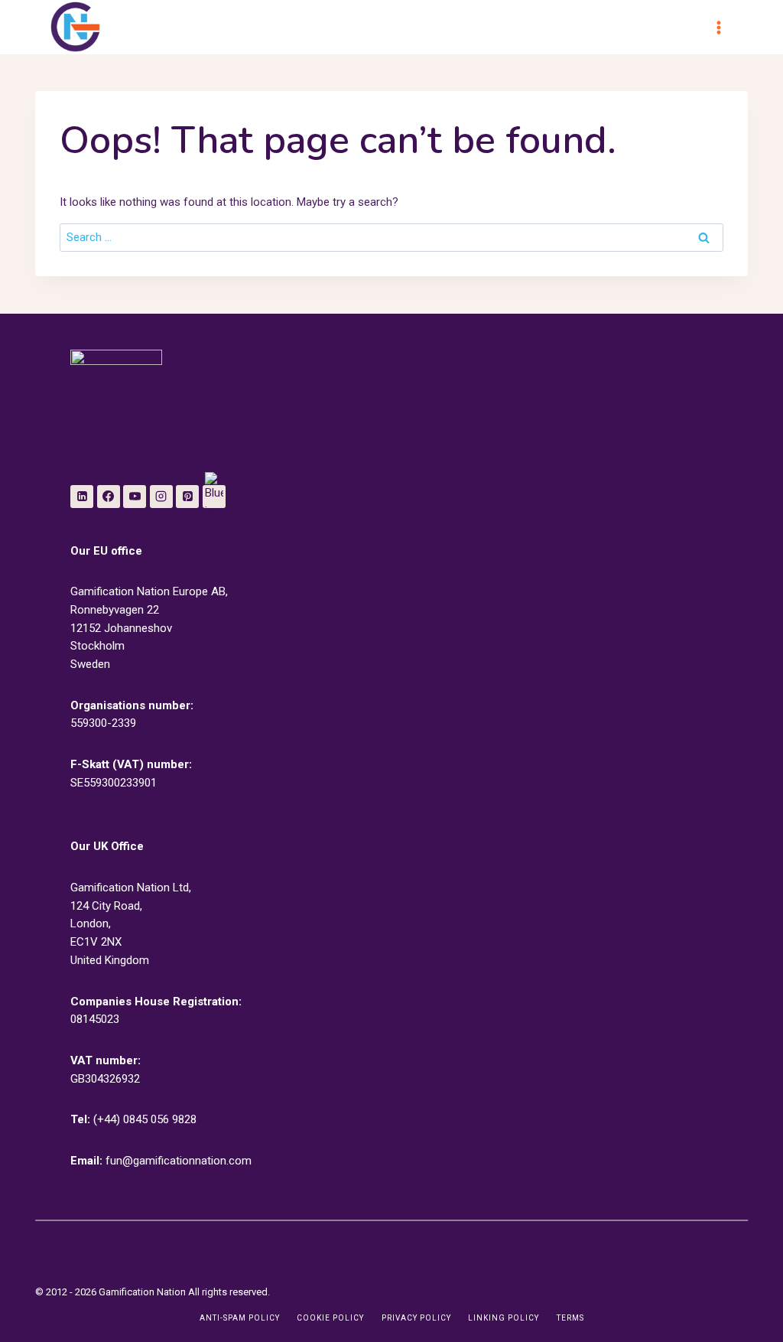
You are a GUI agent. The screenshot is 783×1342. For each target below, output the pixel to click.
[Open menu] (725, 27)
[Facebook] (108, 496)
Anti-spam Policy (240, 1318)
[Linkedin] (81, 496)
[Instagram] (161, 496)
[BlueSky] (214, 496)
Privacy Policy (416, 1318)
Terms (570, 1318)
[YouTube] (134, 496)
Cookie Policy (330, 1318)
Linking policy (503, 1318)
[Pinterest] (187, 496)
